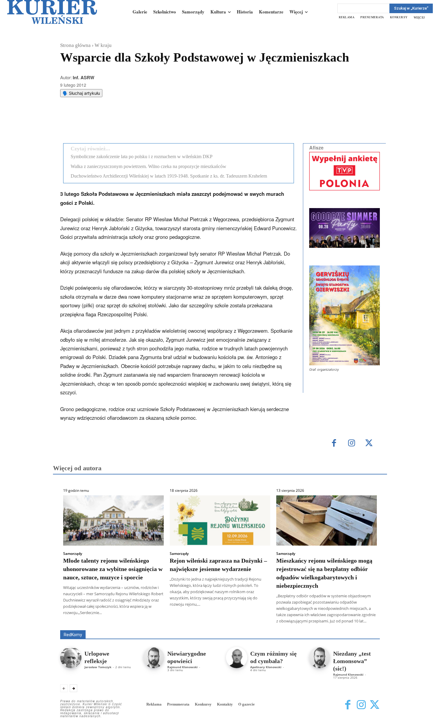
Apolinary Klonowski (265, 667)
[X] (123, 123)
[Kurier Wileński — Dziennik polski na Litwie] (52, 12)
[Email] (150, 123)
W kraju (103, 45)
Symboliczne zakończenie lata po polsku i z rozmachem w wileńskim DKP (142, 156)
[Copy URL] (164, 123)
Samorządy (72, 554)
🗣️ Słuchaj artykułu (81, 93)
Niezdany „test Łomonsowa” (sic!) (352, 661)
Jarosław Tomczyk (97, 667)
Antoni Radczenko (156, 621)
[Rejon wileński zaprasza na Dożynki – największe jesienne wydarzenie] (220, 520)
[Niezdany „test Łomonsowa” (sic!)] (319, 657)
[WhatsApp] (136, 123)
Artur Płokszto (193, 621)
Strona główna (75, 45)
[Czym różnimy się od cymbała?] (236, 657)
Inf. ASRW (83, 77)
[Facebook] (109, 123)
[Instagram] (351, 443)
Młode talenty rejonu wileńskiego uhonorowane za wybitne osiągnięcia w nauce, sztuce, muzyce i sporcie (113, 569)
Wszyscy (79, 621)
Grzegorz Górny (227, 621)
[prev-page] (64, 688)
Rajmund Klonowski (182, 667)
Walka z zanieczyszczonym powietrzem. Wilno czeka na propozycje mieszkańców (148, 166)
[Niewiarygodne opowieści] (153, 657)
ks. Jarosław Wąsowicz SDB (275, 621)
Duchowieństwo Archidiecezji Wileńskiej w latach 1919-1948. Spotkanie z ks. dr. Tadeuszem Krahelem (169, 175)
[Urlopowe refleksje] (70, 657)
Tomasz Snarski (365, 626)
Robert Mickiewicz (326, 626)
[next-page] (73, 688)
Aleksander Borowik (113, 621)
